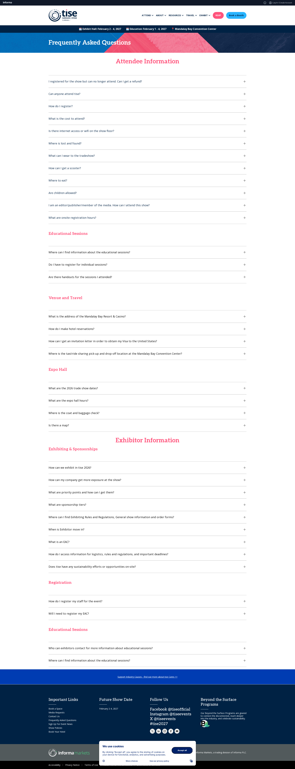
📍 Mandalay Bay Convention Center (193, 29)
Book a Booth (236, 15)
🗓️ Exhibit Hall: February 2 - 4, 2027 (100, 29)
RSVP (218, 15)
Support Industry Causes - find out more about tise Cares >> (147, 676)
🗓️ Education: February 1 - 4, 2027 (146, 29)
